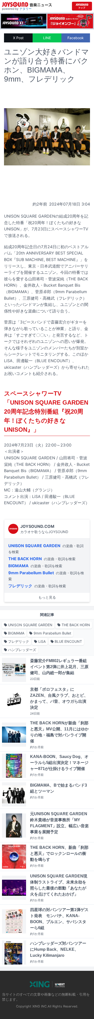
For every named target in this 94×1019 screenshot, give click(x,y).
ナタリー (26, 9)
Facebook (75, 38)
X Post (18, 38)
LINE (47, 38)
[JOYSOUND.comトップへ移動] (82, 6)
